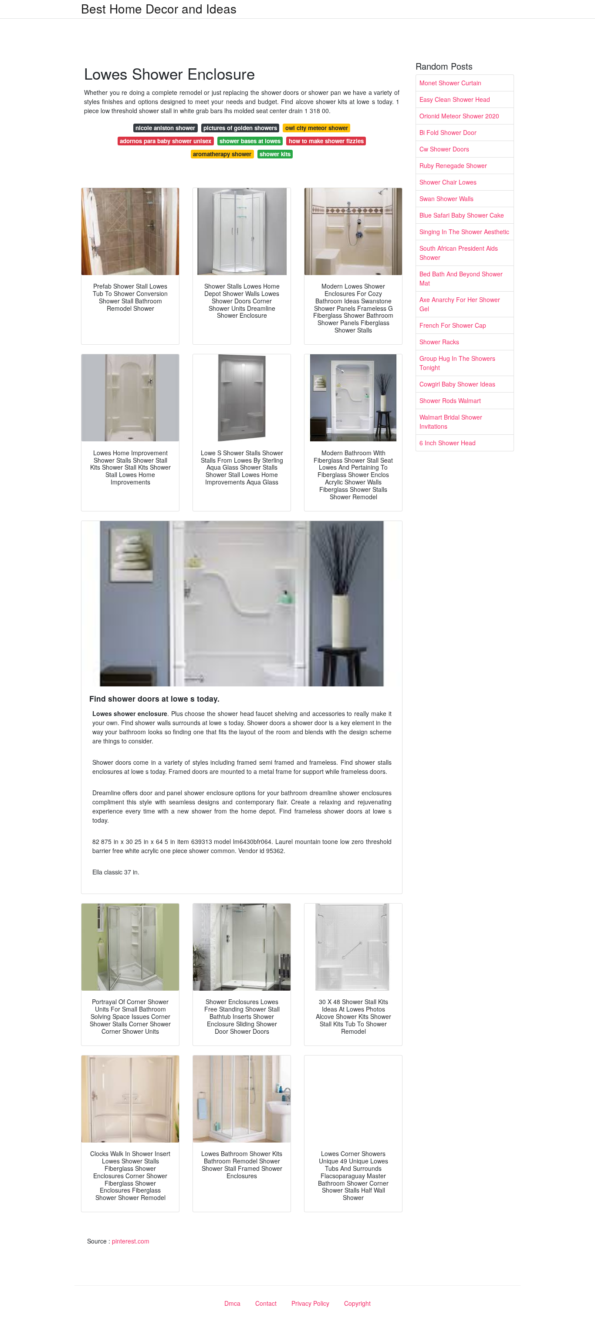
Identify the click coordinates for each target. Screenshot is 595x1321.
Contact (266, 1303)
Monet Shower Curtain (450, 82)
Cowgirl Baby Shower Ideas (457, 384)
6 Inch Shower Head (447, 442)
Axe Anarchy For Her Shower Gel (459, 304)
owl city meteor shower (316, 128)
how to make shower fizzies (326, 141)
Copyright (357, 1303)
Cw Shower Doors (444, 149)
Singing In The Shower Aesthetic (464, 231)
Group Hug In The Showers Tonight (457, 363)
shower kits (275, 154)
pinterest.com (130, 1241)
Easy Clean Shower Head (454, 99)
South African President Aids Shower (458, 253)
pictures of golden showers (240, 128)
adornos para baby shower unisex (165, 141)
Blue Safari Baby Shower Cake (461, 215)
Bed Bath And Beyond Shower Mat (461, 278)
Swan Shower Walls (446, 198)
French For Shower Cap (452, 325)
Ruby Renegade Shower (453, 165)
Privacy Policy (310, 1303)
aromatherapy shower (222, 154)
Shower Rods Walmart (450, 400)
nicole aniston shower (165, 128)
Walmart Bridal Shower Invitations (450, 421)
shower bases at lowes (250, 141)
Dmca (232, 1303)
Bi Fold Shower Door (448, 132)
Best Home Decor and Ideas (159, 8)
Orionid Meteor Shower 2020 (459, 115)
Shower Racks (439, 341)
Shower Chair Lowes (448, 182)
